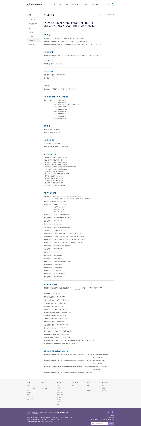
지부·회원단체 (76, 5)
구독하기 (111, 423)
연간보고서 (31, 36)
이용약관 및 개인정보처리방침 (61, 412)
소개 (54, 5)
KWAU (33, 412)
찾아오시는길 (32, 44)
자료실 (66, 5)
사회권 (58, 388)
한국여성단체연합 (35, 4)
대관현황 (104, 390)
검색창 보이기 (113, 4)
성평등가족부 (111, 417)
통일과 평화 (60, 395)
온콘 (58, 404)
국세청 (112, 416)
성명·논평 (44, 388)
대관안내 (104, 388)
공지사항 (44, 385)
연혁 (30, 28)
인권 (58, 390)
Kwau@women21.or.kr (54, 419)
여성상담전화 (32, 40)
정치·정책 (59, 392)
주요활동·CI (32, 20)
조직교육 (59, 397)
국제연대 (59, 402)
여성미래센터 (95, 5)
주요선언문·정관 (33, 24)
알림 (60, 5)
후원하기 (89, 390)
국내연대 (59, 399)
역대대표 (31, 32)
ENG (108, 5)
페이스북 (112, 412)
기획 (58, 385)
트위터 (108, 412)
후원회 (86, 5)
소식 (88, 388)
